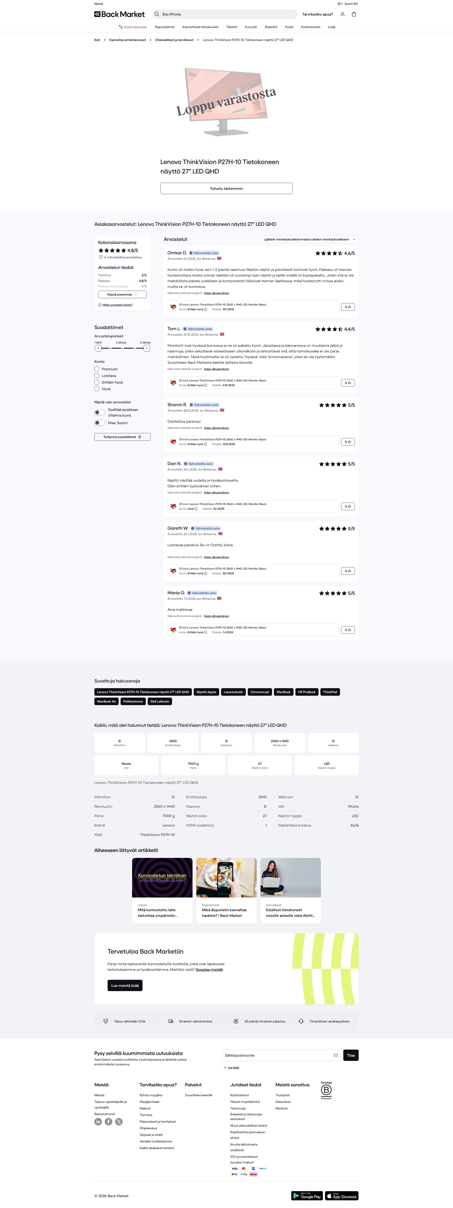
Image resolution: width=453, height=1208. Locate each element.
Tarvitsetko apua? (317, 14)
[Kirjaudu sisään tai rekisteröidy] (342, 14)
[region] (226, 892)
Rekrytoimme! (104, 1114)
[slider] (98, 348)
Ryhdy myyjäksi (151, 1095)
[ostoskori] (354, 14)
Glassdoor (283, 1102)
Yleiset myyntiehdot (245, 1102)
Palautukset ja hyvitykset (158, 1121)
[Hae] (157, 14)
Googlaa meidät (209, 969)
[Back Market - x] (119, 1121)
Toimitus (146, 1115)
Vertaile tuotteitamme (156, 1141)
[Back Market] (119, 14)
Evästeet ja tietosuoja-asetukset (246, 1116)
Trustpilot (283, 1095)
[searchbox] (229, 14)
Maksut (145, 1108)
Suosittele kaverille (199, 1095)
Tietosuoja (238, 1108)
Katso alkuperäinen (216, 293)
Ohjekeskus (148, 1128)
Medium (282, 1108)
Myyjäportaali (149, 1102)
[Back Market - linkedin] (98, 1121)
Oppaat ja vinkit (151, 1135)
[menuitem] (165, 27)
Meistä (99, 1095)
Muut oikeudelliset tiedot (248, 1125)
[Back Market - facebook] (108, 1121)
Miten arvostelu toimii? (117, 304)
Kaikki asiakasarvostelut (157, 1148)
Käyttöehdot (239, 1095)
